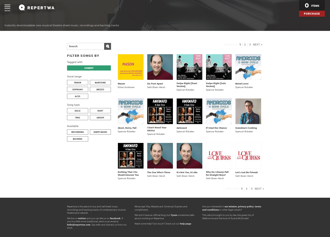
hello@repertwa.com (78, 224)
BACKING (77, 139)
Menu (7, 11)
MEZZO (100, 89)
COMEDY (89, 68)
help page (185, 223)
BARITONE (100, 82)
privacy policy (246, 206)
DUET (100, 110)
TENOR (77, 82)
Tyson (174, 215)
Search (107, 46)
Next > (257, 44)
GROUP (100, 117)
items (312, 5)
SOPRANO (77, 89)
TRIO (77, 117)
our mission (230, 206)
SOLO (77, 110)
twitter (82, 218)
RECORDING (77, 132)
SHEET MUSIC (100, 132)
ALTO (77, 96)
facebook (115, 218)
